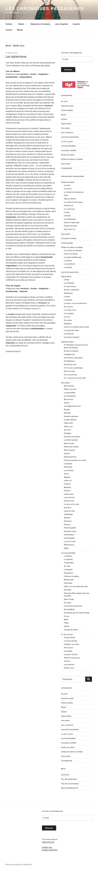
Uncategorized (66, 168)
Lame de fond (69, 497)
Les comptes (69, 313)
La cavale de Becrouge (72, 257)
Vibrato (66, 626)
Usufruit (67, 453)
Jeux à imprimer (61, 24)
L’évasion (67, 215)
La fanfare (68, 260)
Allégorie (67, 477)
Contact (9, 30)
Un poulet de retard (71, 330)
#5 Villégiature (69, 361)
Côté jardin (68, 583)
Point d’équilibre (70, 528)
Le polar (67, 296)
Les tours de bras (70, 641)
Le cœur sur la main (71, 504)
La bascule (68, 300)
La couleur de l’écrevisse (73, 202)
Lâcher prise (68, 494)
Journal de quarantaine (70, 137)
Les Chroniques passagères (45, 8)
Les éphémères (16, 56)
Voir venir (67, 430)
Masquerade (69, 579)
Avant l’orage (69, 599)
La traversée (69, 470)
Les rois (67, 316)
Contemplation (69, 538)
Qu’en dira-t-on (69, 229)
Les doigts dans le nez (72, 406)
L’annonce (68, 188)
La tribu (67, 212)
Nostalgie (67, 433)
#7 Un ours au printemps (73, 368)
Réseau (20, 30)
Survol (66, 473)
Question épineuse (71, 416)
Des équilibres (69, 609)
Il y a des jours (69, 209)
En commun (68, 306)
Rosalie (67, 409)
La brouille (68, 267)
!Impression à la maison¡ (40, 24)
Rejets (66, 548)
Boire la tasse (69, 443)
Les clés (67, 185)
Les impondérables (68, 146)
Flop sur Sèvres (70, 198)
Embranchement (70, 457)
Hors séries (65, 128)
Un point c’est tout (71, 654)
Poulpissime (68, 573)
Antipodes (67, 323)
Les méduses (69, 283)
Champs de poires (71, 629)
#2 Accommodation (71, 351)
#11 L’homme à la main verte (75, 378)
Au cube (67, 566)
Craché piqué (69, 534)
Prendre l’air (68, 205)
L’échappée (68, 569)
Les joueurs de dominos (73, 606)
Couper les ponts (70, 225)
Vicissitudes (68, 514)
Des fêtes (67, 589)
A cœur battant (69, 637)
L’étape (66, 279)
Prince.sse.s (68, 647)
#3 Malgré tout (69, 354)
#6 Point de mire (70, 364)
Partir (66, 195)
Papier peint (68, 423)
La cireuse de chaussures (73, 192)
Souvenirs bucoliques (72, 436)
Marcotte (67, 413)
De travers (68, 320)
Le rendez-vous (70, 310)
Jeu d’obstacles (70, 396)
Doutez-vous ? (69, 668)
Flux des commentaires (70, 783)
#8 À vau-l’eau (69, 371)
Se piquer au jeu (70, 531)
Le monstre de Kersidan (73, 250)
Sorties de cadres (67, 155)
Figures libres (66, 123)
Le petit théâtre (69, 392)
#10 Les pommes (70, 374)
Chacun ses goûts (71, 253)
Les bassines (69, 333)
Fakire (66, 623)
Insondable (68, 651)
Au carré (64, 101)
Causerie (76, 24)
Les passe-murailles (68, 150)
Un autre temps (70, 286)
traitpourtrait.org (48, 842)
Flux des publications (69, 779)
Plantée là (67, 521)
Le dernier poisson (71, 440)
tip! (68, 84)
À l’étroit (67, 661)
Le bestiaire (68, 559)
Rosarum (67, 524)
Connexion (65, 774)
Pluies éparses (69, 450)
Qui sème (67, 507)
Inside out (67, 480)
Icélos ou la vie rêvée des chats (76, 586)
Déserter (67, 517)
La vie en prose (67, 141)
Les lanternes (69, 664)
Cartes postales (67, 110)
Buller (66, 619)
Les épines (68, 463)
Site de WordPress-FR (69, 788)
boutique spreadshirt (49, 850)
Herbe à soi (68, 426)
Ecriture (9, 24)
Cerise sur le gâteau (71, 576)
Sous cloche (65, 163)
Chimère (67, 490)
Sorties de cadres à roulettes (72, 159)
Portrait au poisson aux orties (75, 460)
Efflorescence (69, 544)
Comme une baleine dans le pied (76, 327)
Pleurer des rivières (71, 446)
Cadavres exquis (67, 106)
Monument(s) (69, 386)
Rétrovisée (68, 467)
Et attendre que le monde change (76, 612)
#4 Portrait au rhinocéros (73, 357)
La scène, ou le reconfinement (75, 303)
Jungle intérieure (70, 419)
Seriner (66, 402)
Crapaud (67, 484)
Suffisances (68, 293)
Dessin (21, 24)
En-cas (66, 616)
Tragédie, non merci (71, 644)
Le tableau (68, 556)
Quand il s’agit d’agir (71, 222)
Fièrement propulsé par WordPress (18, 864)
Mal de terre (68, 399)
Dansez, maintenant (71, 289)
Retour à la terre (70, 389)
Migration (67, 487)
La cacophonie (69, 264)
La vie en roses (70, 541)
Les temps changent (71, 337)
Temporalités (69, 562)
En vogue (67, 602)
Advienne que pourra (72, 657)
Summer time (69, 500)
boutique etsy (47, 847)
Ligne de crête (69, 511)
